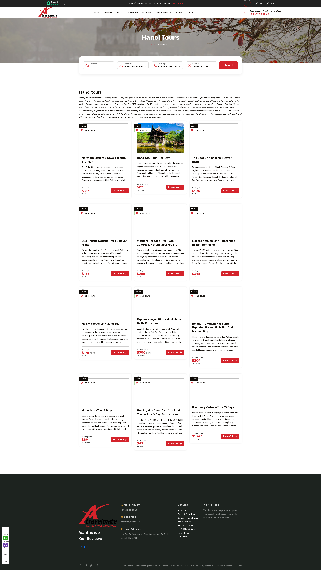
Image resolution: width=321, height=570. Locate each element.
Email (5, 561)
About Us (182, 510)
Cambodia (132, 12)
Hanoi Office (183, 533)
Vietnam (108, 12)
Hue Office (182, 537)
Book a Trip (118, 191)
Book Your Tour (177, 3)
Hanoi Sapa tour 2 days (97, 410)
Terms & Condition (186, 514)
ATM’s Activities (185, 522)
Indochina (147, 12)
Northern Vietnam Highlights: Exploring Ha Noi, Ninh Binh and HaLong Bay (212, 327)
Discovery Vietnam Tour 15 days (213, 407)
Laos (119, 12)
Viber (5, 548)
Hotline (5, 534)
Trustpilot (83, 547)
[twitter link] (261, 3)
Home (96, 12)
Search (229, 65)
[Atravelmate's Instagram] (272, 3)
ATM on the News (186, 525)
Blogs (179, 12)
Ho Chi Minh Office (186, 529)
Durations (196, 64)
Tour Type (162, 64)
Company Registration (188, 518)
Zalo (5, 554)
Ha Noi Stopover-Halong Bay (100, 323)
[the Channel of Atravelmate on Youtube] (267, 3)
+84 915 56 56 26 (259, 13)
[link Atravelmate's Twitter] (86, 565)
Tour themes (164, 12)
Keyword (93, 64)
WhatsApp (5, 541)
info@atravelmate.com (130, 521)
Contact (191, 12)
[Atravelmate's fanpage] (256, 3)
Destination (129, 64)
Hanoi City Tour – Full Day (153, 158)
